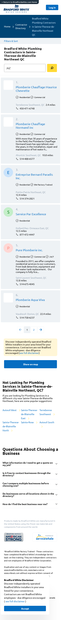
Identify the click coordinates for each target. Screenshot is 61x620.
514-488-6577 (27, 158)
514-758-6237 (27, 317)
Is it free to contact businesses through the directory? (26, 474)
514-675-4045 (27, 284)
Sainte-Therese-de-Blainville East (29, 414)
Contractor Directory (21, 26)
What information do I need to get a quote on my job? (28, 463)
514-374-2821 (27, 198)
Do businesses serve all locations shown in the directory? (28, 494)
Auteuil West (10, 410)
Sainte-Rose (27, 422)
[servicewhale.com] (45, 537)
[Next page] (40, 329)
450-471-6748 (27, 108)
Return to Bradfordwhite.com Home (19, 2)
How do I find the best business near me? (25, 504)
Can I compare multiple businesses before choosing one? (26, 484)
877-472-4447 (27, 234)
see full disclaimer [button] (29, 352)
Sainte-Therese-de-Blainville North (11, 426)
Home (7, 26)
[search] (52, 68)
